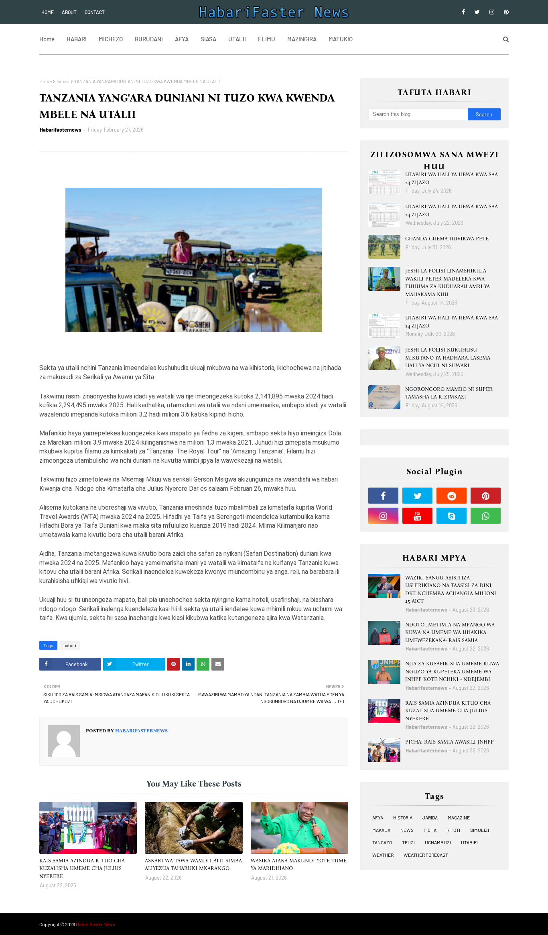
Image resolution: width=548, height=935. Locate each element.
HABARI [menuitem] (77, 39)
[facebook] (463, 12)
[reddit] (451, 496)
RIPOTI (453, 830)
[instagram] (492, 12)
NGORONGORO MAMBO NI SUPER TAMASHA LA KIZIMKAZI (449, 393)
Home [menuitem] (47, 39)
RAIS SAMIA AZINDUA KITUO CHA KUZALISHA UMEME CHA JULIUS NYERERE (82, 868)
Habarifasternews (60, 129)
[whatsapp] (486, 516)
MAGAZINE (459, 817)
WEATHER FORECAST (426, 855)
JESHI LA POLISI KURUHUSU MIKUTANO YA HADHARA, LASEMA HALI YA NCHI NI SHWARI (447, 357)
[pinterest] (505, 12)
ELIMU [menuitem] (266, 39)
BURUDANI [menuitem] (149, 39)
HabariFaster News (95, 924)
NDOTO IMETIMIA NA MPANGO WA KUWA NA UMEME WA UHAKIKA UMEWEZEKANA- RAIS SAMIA (450, 632)
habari (63, 81)
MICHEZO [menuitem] (111, 39)
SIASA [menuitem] (208, 39)
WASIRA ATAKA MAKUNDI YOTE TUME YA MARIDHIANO (299, 865)
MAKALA (381, 830)
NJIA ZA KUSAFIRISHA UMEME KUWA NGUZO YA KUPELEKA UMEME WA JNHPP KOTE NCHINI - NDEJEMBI (452, 671)
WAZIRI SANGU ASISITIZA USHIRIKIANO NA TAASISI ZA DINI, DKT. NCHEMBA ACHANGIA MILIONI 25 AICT (450, 589)
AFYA (377, 817)
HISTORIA (402, 817)
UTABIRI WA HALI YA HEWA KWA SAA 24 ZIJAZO (451, 178)
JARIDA (430, 817)
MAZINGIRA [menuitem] (302, 39)
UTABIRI (469, 842)
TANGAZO (382, 842)
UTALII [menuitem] (237, 39)
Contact (95, 12)
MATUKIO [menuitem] (341, 39)
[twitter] (477, 12)
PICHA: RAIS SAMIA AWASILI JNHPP (449, 742)
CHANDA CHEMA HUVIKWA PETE (447, 239)
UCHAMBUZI (438, 842)
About (69, 12)
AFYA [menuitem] (182, 39)
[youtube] (417, 516)
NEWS (407, 830)
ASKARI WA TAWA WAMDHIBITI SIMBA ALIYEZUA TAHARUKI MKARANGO (193, 865)
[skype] (451, 516)
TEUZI (408, 842)
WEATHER (383, 855)
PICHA (430, 830)
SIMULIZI (479, 830)
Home (47, 12)
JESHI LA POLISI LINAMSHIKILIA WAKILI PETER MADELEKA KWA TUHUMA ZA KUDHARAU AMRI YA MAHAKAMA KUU (447, 282)
